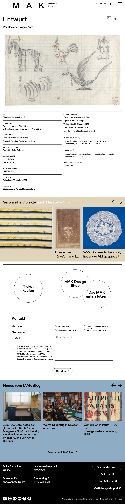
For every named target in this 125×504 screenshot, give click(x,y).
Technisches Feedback (96, 330)
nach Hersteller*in (52, 202)
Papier (22, 150)
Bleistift (15, 150)
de (96, 3)
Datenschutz (81, 498)
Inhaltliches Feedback (67, 330)
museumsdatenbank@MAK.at (46, 468)
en (100, 3)
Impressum (93, 498)
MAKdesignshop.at (105, 488)
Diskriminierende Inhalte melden (97, 327)
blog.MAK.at (106, 481)
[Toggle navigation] (120, 4)
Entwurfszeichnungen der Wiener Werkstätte (22, 129)
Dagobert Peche (17, 141)
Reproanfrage (63, 326)
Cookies (118, 498)
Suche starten (106, 467)
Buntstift (7, 150)
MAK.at (106, 474)
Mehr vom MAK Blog (61, 452)
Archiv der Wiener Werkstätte (15, 126)
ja (105, 3)
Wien (27, 141)
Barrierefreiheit (106, 498)
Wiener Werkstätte (21, 138)
